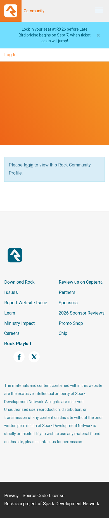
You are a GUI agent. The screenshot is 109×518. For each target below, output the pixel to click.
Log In (10, 54)
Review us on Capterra (81, 282)
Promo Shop (71, 323)
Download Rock (19, 282)
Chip (63, 333)
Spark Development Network (71, 503)
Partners (67, 292)
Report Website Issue (25, 302)
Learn (9, 313)
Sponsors (68, 302)
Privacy (11, 495)
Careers (12, 333)
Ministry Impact (19, 323)
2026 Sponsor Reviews (82, 313)
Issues (11, 292)
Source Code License (44, 495)
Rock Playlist (17, 343)
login (28, 165)
